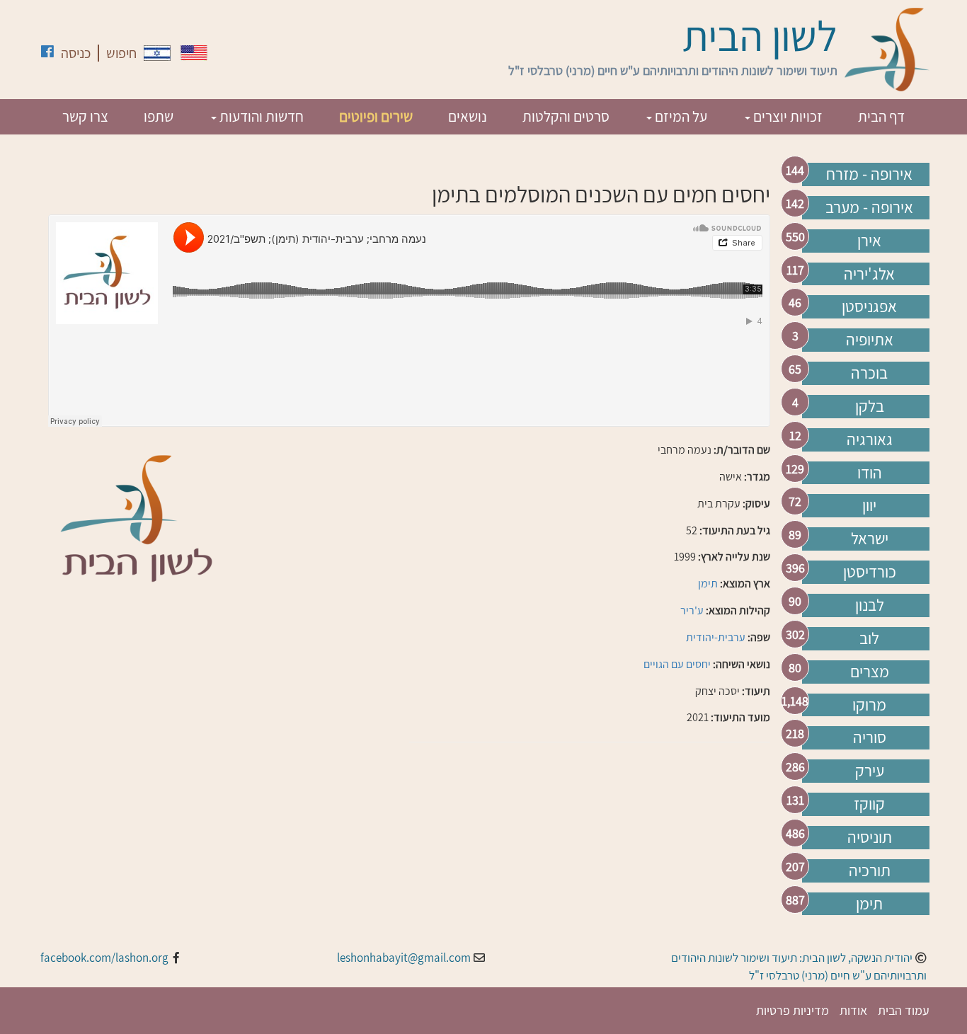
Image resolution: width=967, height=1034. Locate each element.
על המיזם (679, 116)
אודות (853, 1010)
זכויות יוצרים (786, 116)
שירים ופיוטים (376, 116)
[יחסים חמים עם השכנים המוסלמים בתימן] (157, 53)
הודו (869, 472)
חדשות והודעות (260, 116)
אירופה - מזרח (869, 174)
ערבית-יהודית (715, 637)
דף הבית (881, 116)
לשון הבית (759, 35)
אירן (869, 240)
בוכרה (869, 373)
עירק (869, 770)
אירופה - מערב (869, 207)
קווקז (869, 804)
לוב (869, 638)
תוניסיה (869, 837)
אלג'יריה (869, 274)
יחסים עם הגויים (677, 664)
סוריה (869, 737)
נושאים (467, 116)
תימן (869, 903)
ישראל (869, 538)
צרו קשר (85, 116)
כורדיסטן (869, 571)
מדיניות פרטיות (792, 1010)
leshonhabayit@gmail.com (404, 957)
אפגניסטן (869, 306)
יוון (869, 505)
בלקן (869, 406)
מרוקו (869, 705)
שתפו (158, 116)
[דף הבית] (887, 49)
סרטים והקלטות (566, 116)
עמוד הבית (903, 1010)
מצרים (869, 671)
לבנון (869, 605)
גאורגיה (870, 439)
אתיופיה (869, 339)
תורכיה (870, 870)
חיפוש (121, 53)
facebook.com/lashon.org (104, 957)
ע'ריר (692, 610)
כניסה (76, 53)
